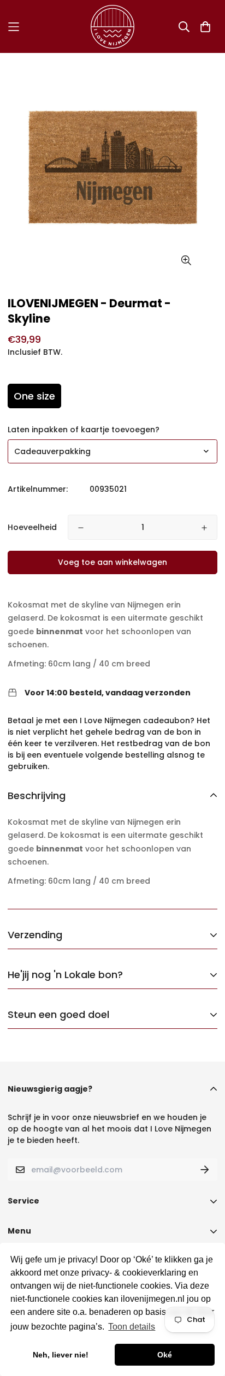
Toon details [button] (131, 1326)
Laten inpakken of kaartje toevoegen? (83, 429)
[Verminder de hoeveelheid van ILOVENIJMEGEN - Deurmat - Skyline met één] (80, 527)
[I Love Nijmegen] (112, 26)
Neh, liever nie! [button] (60, 1354)
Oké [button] (164, 1354)
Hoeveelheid (32, 527)
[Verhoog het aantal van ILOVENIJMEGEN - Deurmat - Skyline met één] (204, 527)
